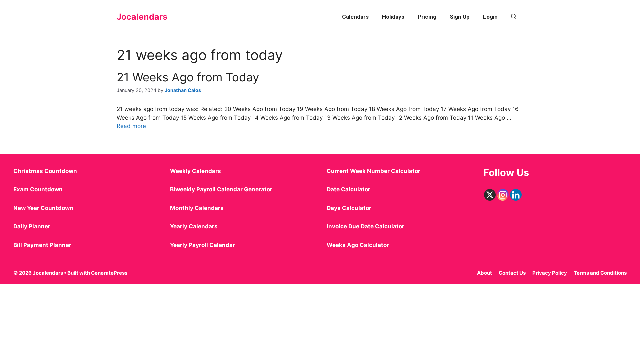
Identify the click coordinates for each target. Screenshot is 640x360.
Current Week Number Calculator (373, 171)
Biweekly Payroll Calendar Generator (222, 189)
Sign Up (460, 16)
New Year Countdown (43, 208)
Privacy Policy (549, 273)
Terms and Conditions (600, 273)
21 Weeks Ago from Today (188, 77)
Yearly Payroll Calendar (202, 245)
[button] (513, 17)
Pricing (427, 16)
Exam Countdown (38, 189)
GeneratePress (109, 273)
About (484, 273)
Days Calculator (349, 208)
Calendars (355, 16)
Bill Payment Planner (42, 245)
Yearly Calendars (194, 226)
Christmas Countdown (45, 171)
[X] (490, 195)
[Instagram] (503, 195)
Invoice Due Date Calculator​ (365, 226)
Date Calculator (348, 189)
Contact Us (512, 273)
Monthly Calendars (197, 208)
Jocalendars (142, 17)
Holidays (393, 16)
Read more (131, 126)
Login (490, 16)
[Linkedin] (516, 195)
